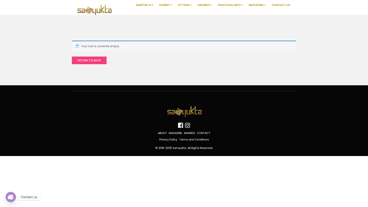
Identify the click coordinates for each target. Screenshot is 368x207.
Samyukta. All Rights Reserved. (193, 148)
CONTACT (203, 133)
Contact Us (281, 5)
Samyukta (144, 5)
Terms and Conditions (194, 139)
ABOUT (162, 133)
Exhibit (165, 5)
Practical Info (229, 5)
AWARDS (189, 133)
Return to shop (89, 60)
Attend (184, 5)
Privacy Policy (168, 139)
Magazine (256, 5)
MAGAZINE (175, 133)
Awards (204, 5)
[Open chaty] (11, 197)
